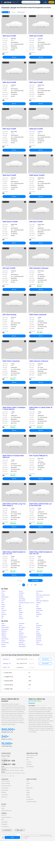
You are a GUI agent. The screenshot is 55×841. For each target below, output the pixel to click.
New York (38, 638)
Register (3, 806)
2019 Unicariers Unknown (38, 268)
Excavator (3, 614)
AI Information (5, 826)
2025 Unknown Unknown (38, 361)
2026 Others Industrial (37, 314)
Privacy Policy (49, 834)
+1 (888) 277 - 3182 (8, 764)
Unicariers (21, 593)
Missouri (21, 635)
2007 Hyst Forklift (36, 82)
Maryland (21, 633)
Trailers (28, 792)
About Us (3, 815)
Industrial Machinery (31, 801)
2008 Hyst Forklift (36, 129)
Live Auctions (4, 788)
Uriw (2, 600)
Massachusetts (22, 637)
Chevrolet (3, 610)
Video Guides (29, 757)
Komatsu (21, 597)
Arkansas (21, 642)
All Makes (3, 792)
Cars (27, 781)
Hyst (2, 593)
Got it (12, 837)
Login (2, 808)
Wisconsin (38, 640)
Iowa (37, 631)
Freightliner (39, 614)
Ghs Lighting (39, 591)
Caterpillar (38, 608)
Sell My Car (4, 797)
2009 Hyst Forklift (9, 175)
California (3, 633)
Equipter (21, 612)
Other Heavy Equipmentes (43, 595)
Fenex (20, 614)
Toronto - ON (6, 667)
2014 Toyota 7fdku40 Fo (38, 455)
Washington (22, 640)
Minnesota (38, 625)
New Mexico (22, 644)
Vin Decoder (4, 794)
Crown (3, 612)
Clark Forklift (39, 610)
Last (35, 584)
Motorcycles (29, 788)
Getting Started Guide (32, 755)
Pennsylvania (4, 629)
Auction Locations (5, 785)
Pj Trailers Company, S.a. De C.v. (27, 602)
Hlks (2, 616)
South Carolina (5, 642)
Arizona (3, 640)
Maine (37, 642)
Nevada (3, 644)
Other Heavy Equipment (42, 600)
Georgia (38, 629)
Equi (2, 608)
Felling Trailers (4, 597)
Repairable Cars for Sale (7, 732)
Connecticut (39, 644)
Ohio (37, 623)
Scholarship (4, 824)
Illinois (20, 625)
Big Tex (38, 598)
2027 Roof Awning (9, 314)
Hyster (3, 595)
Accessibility (4, 822)
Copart (26, 838)
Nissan (37, 612)
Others (3, 591)
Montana (21, 638)
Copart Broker (27, 836)
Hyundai (21, 618)
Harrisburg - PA (6, 663)
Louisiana (3, 637)
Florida (37, 627)
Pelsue (3, 604)
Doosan (3, 598)
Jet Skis (28, 797)
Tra (19, 604)
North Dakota (4, 638)
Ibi (2, 618)
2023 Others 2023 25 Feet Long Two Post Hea (40, 504)
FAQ (27, 759)
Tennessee (21, 623)
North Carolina (5, 627)
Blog (2, 819)
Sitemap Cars (4, 790)
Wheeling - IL (6, 659)
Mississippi (38, 635)
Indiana (3, 625)
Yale (37, 593)
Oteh (37, 606)
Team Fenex (22, 600)
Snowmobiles (29, 799)
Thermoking (22, 598)
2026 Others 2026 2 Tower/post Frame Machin (14, 408)
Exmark (21, 595)
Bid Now (14, 57)
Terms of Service (43, 834)
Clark (20, 610)
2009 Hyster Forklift (36, 175)
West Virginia (22, 646)
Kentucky (38, 637)
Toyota (20, 591)
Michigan (21, 629)
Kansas (38, 633)
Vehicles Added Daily (6, 746)
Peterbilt (38, 602)
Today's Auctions (5, 781)
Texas (2, 623)
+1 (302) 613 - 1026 (8, 761)
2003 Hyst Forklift (9, 36)
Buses (28, 790)
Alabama (3, 635)
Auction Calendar (5, 783)
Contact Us (29, 764)
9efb (20, 606)
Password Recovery (6, 810)
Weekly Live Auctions (6, 739)
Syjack (3, 606)
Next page (35, 580)
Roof (2, 602)
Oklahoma (4, 631)
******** (12, 40)
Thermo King (39, 597)
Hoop (20, 616)
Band (20, 608)
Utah (20, 631)
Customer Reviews (6, 817)
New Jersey (22, 627)
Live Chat (28, 762)
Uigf (37, 604)
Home (2, 5)
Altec (37, 616)
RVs (27, 785)
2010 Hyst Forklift (36, 222)
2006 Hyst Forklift (36, 36)
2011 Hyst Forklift (9, 268)
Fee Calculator (30, 766)
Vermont (3, 646)
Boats (27, 794)
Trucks (28, 783)
